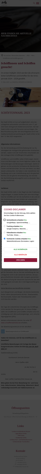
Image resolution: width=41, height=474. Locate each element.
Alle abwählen (20, 255)
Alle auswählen (20, 249)
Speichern (20, 260)
